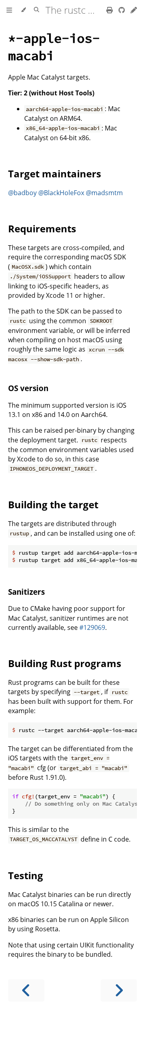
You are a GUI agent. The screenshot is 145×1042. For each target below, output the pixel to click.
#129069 (92, 627)
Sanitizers (26, 592)
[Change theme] (23, 10)
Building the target (53, 504)
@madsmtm (104, 192)
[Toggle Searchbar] (36, 10)
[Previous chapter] (26, 990)
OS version (28, 388)
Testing (25, 875)
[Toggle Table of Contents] (9, 10)
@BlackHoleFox (61, 192)
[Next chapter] (119, 990)
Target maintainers (54, 173)
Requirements (42, 228)
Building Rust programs (64, 663)
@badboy (22, 192)
